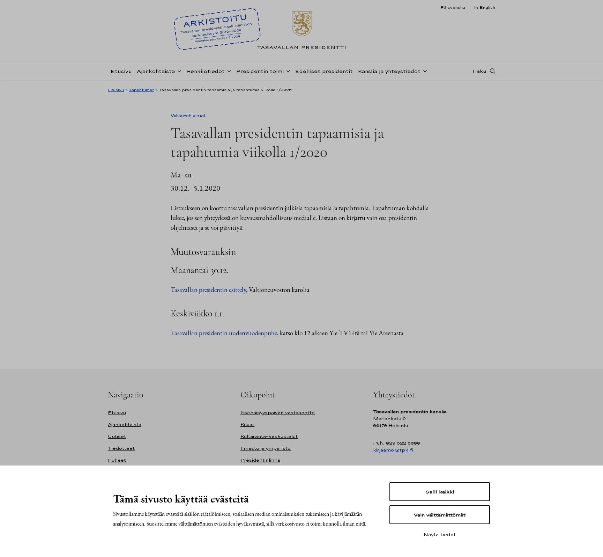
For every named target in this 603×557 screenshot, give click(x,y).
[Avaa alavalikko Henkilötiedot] (228, 70)
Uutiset (117, 436)
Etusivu (121, 71)
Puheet (117, 460)
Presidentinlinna (260, 460)
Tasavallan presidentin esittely (208, 289)
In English (484, 7)
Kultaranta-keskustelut (269, 436)
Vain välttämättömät (440, 515)
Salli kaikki (439, 492)
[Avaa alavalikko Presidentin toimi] (287, 70)
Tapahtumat (141, 89)
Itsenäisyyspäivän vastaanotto (277, 413)
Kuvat (247, 424)
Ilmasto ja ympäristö (265, 448)
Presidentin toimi (260, 71)
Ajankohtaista (156, 71)
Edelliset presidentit (324, 71)
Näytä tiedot (440, 534)
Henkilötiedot (205, 71)
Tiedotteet (121, 448)
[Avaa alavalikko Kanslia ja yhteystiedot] (423, 70)
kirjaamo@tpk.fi (393, 450)
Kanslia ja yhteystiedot (389, 71)
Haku (479, 71)
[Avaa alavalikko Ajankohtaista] (178, 70)
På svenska (452, 7)
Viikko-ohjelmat (188, 115)
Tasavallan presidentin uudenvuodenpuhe (224, 333)
